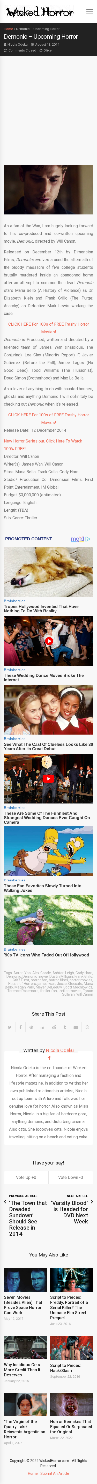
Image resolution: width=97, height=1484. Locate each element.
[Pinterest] (31, 1027)
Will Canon (84, 994)
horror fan (39, 980)
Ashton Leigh (63, 973)
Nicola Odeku (18, 44)
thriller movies (69, 991)
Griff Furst (21, 980)
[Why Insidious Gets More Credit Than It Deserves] (25, 1347)
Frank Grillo (83, 976)
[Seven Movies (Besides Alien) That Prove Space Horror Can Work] (25, 1280)
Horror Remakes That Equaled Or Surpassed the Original (71, 1426)
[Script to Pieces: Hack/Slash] (71, 1348)
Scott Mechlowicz (77, 987)
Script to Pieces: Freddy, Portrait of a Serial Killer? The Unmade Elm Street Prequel (69, 1307)
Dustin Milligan (61, 976)
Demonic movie (35, 976)
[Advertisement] (48, 106)
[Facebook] (21, 1027)
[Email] (76, 1027)
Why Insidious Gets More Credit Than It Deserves (22, 1369)
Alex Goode (41, 973)
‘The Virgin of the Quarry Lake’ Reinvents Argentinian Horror (24, 1429)
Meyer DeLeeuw (49, 987)
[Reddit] (54, 1027)
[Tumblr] (65, 1027)
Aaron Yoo (22, 973)
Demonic (13, 976)
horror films (58, 980)
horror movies (81, 980)
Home (8, 29)
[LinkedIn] (42, 1027)
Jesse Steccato (69, 984)
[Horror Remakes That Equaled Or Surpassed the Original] (71, 1404)
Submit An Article (54, 1473)
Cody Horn (84, 973)
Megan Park (24, 987)
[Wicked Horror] (40, 11)
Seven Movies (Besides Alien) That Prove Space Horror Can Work (23, 1305)
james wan (46, 984)
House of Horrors (22, 984)
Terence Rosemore (23, 991)
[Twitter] (10, 1027)
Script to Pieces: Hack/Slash (65, 1368)
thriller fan (48, 991)
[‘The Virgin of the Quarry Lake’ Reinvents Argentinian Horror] (25, 1404)
